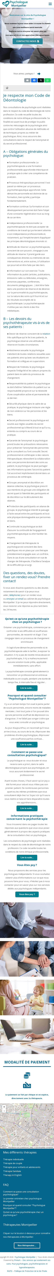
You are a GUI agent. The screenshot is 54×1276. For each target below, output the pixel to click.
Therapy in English (12, 1175)
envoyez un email (14, 598)
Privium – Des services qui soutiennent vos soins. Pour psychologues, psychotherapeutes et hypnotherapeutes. (28, 1264)
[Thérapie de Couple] (27, 959)
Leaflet (22, 1147)
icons (26, 1147)
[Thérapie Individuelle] (27, 920)
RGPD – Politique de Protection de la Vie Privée (27, 1271)
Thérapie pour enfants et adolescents (21, 1167)
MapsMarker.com (13, 1147)
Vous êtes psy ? (27, 894)
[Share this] (34, 80)
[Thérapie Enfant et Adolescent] (27, 997)
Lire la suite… (27, 688)
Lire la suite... (27, 857)
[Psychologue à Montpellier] (15, 4)
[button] (50, 3)
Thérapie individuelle (13, 1159)
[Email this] (27, 80)
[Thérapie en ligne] (27, 1036)
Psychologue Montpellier (25, 1257)
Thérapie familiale (12, 1171)
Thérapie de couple (12, 1163)
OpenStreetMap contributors (44, 1147)
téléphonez (14, 595)
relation (46, 333)
